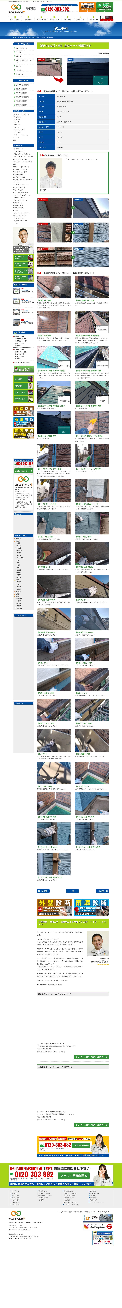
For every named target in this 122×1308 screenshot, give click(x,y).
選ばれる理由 (41, 19)
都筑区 (19, 566)
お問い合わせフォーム (23, 485)
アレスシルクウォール (20, 200)
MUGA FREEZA (18, 208)
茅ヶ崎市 (18, 552)
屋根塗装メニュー (69, 1191)
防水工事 (18, 66)
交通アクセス (20, 399)
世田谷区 (19, 612)
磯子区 (19, 586)
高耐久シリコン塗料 (20, 338)
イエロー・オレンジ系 (20, 135)
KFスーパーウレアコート (21, 167)
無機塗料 (17, 345)
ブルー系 (16, 127)
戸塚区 (19, 569)
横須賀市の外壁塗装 (22, 97)
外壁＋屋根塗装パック (70, 1202)
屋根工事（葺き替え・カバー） (24, 61)
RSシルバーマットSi (20, 172)
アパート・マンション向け (21, 362)
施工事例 (67, 19)
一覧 (72, 891)
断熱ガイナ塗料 (19, 343)
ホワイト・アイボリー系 (21, 114)
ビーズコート (17, 182)
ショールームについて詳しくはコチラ (90, 1057)
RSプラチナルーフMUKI (21, 192)
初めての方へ (15, 19)
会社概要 (18, 379)
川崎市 (17, 593)
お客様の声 (94, 19)
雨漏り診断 (93, 1191)
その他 (15, 223)
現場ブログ (81, 19)
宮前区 (19, 600)
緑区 (18, 576)
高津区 (19, 603)
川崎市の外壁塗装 (21, 93)
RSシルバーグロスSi (20, 169)
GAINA (15, 210)
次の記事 (44, 891)
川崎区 (19, 595)
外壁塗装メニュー (43, 1191)
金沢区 (19, 591)
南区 (18, 579)
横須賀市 (18, 605)
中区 (18, 574)
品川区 (19, 617)
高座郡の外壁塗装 (21, 101)
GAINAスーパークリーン (21, 213)
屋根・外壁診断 (94, 1193)
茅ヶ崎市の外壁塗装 (22, 85)
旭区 (18, 581)
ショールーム (15, 1204)
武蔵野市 (19, 622)
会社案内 (28, 19)
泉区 (18, 556)
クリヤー (16, 137)
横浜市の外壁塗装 (21, 89)
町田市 (19, 619)
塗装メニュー (54, 19)
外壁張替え (19, 70)
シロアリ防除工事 (21, 48)
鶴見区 (19, 559)
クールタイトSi (18, 218)
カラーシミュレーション (97, 1202)
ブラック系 (16, 119)
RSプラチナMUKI (19, 177)
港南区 (19, 588)
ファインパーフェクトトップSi (23, 156)
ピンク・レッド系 (19, 130)
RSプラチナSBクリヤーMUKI (22, 179)
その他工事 (19, 74)
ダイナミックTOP (19, 197)
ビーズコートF (18, 149)
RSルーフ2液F (18, 190)
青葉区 (19, 583)
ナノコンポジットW (19, 215)
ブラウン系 (16, 124)
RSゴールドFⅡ (18, 174)
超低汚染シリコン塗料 (21, 341)
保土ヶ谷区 (20, 571)
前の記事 (101, 891)
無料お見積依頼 (81, 1145)
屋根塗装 (18, 56)
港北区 (19, 561)
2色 (14, 140)
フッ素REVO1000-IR (20, 220)
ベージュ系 (16, 117)
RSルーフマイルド (19, 187)
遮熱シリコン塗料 (20, 354)
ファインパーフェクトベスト (22, 195)
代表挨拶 (18, 386)
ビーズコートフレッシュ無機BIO (22, 163)
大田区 (19, 614)
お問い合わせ (15, 1202)
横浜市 (17, 555)
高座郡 (17, 607)
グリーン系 (16, 132)
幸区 (18, 598)
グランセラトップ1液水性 (21, 154)
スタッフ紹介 (20, 392)
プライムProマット (19, 151)
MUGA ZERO (17, 203)
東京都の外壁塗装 (21, 105)
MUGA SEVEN (18, 205)
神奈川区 (19, 564)
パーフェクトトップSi (20, 159)
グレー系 (16, 122)
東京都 (17, 610)
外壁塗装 (18, 52)
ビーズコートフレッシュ (21, 185)
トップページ (15, 1191)
